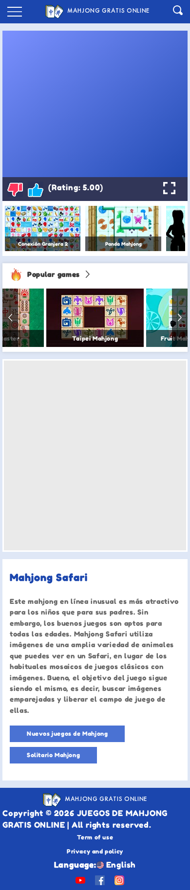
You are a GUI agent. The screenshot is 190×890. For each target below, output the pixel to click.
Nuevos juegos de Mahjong (67, 733)
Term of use (95, 837)
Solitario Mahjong (53, 755)
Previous (10, 318)
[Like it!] (35, 189)
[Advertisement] (95, 455)
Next (180, 318)
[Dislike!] (15, 189)
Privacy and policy (95, 851)
